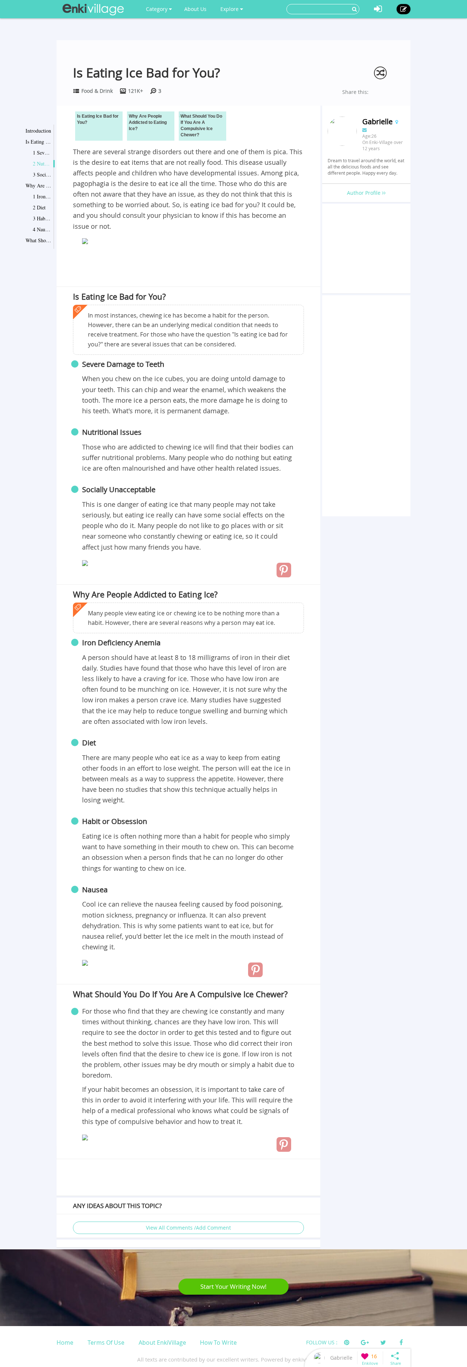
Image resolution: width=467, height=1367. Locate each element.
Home (65, 1342)
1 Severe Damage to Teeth (42, 152)
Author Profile (364, 192)
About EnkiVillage (162, 1342)
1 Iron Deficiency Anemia (42, 196)
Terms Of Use (106, 1342)
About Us (195, 8)
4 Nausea (42, 229)
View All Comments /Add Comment (188, 1227)
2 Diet (39, 207)
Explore (230, 8)
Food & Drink (97, 90)
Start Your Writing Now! (233, 1286)
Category (157, 8)
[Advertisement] (188, 267)
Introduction (38, 130)
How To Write (218, 1342)
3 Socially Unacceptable (42, 174)
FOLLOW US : (321, 1342)
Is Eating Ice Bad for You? (38, 141)
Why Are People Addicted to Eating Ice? (38, 185)
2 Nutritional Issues (42, 163)
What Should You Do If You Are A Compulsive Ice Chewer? (38, 240)
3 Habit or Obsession (42, 218)
